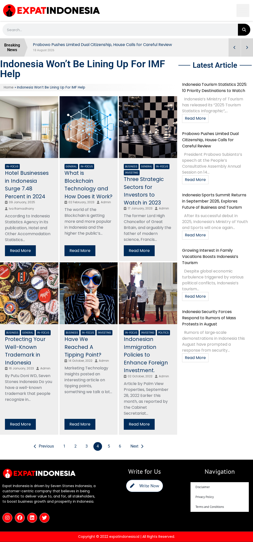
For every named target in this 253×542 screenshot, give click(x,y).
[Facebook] (20, 518)
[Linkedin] (32, 518)
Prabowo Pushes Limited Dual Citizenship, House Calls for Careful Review (210, 140)
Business (131, 166)
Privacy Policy (204, 497)
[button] (243, 10)
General (71, 166)
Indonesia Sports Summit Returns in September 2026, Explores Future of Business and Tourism (214, 201)
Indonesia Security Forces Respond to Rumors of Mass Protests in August (209, 318)
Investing (131, 173)
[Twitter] (44, 518)
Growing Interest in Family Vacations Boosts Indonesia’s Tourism (210, 257)
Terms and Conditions (209, 507)
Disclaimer (202, 487)
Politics (163, 333)
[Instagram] (7, 518)
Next (134, 446)
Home (9, 87)
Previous (46, 446)
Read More (20, 250)
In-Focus (12, 166)
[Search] (244, 30)
